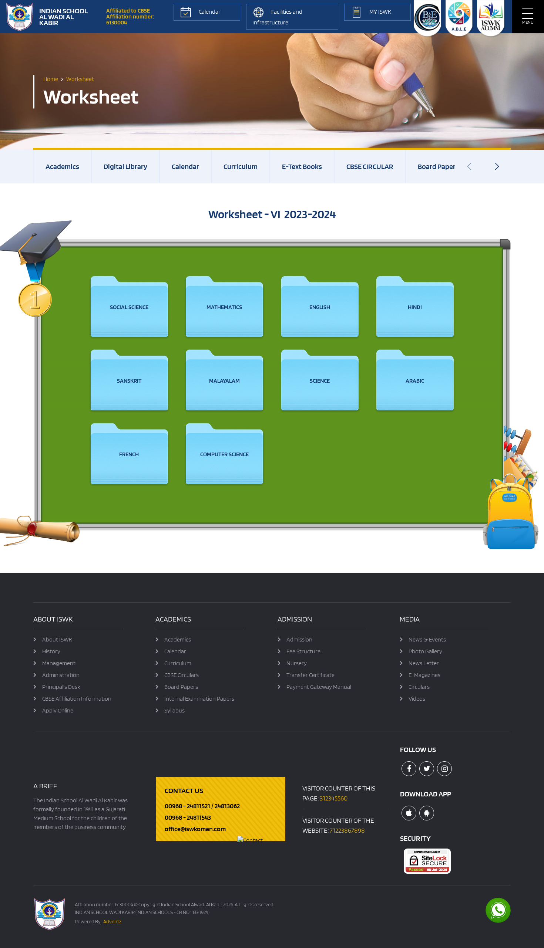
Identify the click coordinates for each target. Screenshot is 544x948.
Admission (299, 639)
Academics (62, 166)
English (319, 307)
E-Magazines (424, 674)
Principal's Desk (61, 686)
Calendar (185, 166)
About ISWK (57, 639)
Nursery (296, 663)
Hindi (415, 307)
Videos (417, 698)
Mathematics (224, 307)
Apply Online (57, 710)
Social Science (129, 307)
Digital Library (125, 166)
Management (58, 663)
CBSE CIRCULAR (369, 166)
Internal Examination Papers (199, 698)
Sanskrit (129, 380)
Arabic (415, 380)
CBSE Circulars (181, 674)
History (51, 651)
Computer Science (224, 454)
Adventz (112, 921)
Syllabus (174, 710)
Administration (61, 674)
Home (50, 78)
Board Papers (438, 166)
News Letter (424, 663)
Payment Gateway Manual (318, 686)
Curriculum (241, 166)
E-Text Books (302, 166)
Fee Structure (303, 651)
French (129, 454)
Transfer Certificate (310, 674)
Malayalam (224, 380)
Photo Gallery (425, 651)
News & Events (427, 639)
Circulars (419, 686)
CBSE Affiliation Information (76, 698)
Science (320, 380)
